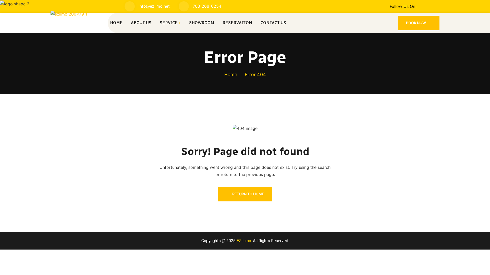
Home (116, 22)
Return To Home (248, 194)
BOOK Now (416, 23)
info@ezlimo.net (154, 6)
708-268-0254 (207, 6)
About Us (141, 22)
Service (169, 22)
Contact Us (273, 22)
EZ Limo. (244, 240)
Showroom (201, 22)
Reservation (237, 22)
